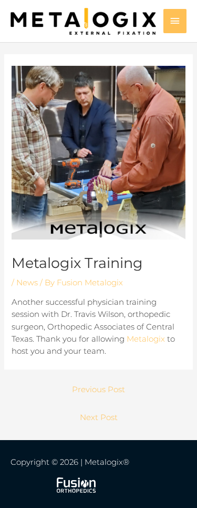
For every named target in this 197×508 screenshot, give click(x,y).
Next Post (99, 417)
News (27, 282)
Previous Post (98, 389)
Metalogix (146, 339)
